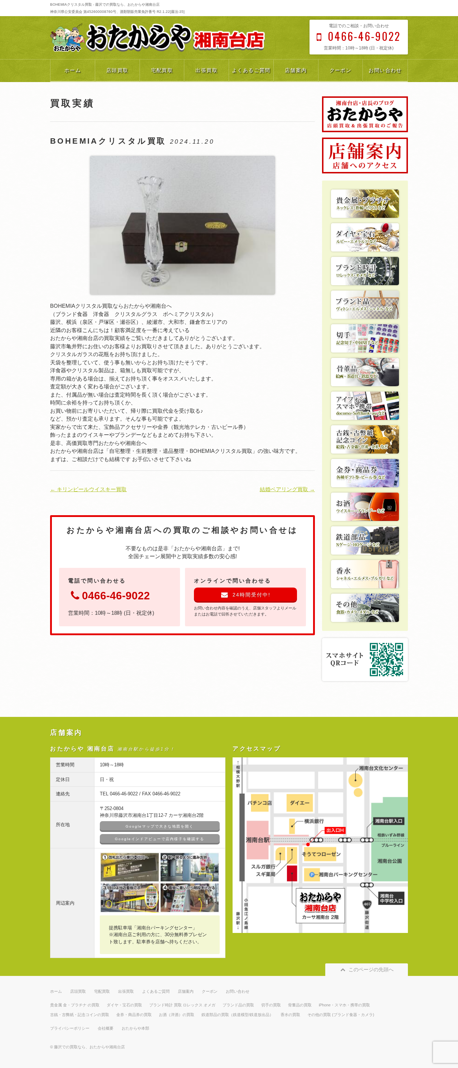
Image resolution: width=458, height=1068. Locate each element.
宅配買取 (162, 70)
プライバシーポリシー (69, 1028)
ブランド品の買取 (238, 1005)
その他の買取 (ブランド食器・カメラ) (340, 1014)
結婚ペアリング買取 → (287, 489)
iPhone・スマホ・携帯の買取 (344, 1005)
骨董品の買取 (300, 1005)
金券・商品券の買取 (134, 1014)
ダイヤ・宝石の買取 (124, 1005)
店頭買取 (117, 70)
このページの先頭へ (371, 969)
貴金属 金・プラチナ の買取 (74, 1005)
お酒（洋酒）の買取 (176, 1014)
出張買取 (206, 70)
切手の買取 (271, 1005)
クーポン (341, 70)
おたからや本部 (135, 1028)
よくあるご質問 (251, 70)
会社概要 (105, 1028)
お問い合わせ (385, 70)
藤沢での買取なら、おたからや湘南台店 (89, 1047)
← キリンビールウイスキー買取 (88, 489)
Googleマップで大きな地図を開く (160, 826)
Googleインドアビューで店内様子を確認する (159, 839)
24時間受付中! (252, 595)
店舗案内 (296, 70)
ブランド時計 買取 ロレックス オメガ (182, 1005)
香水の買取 (290, 1014)
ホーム (72, 70)
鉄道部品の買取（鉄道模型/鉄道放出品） (237, 1014)
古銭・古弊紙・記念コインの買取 (79, 1014)
